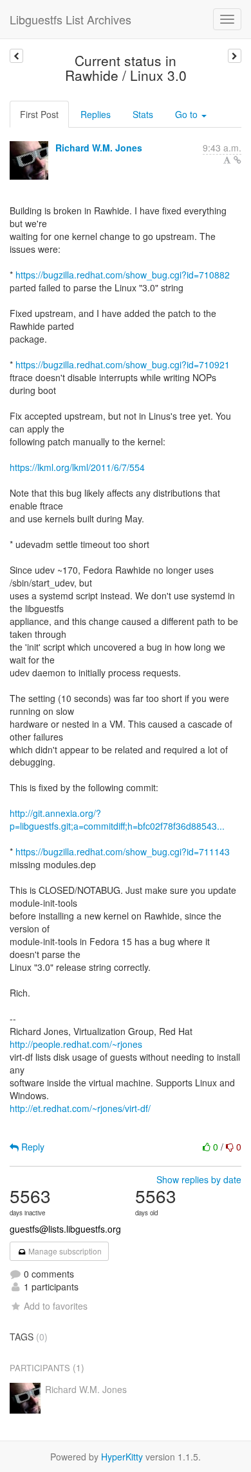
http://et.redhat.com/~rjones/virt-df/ (80, 1108)
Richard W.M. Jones (98, 147)
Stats (143, 114)
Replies (95, 114)
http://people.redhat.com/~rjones (76, 1044)
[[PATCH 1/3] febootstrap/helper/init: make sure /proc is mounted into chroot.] (234, 56)
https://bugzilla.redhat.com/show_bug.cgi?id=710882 (122, 274)
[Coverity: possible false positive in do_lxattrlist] (16, 56)
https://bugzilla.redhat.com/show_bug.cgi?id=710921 (122, 364)
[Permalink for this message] (237, 160)
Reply (31, 1146)
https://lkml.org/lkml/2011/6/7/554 (77, 467)
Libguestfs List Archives (70, 19)
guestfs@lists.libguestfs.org (65, 1228)
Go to (187, 114)
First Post (39, 114)
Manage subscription (64, 1250)
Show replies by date (198, 1179)
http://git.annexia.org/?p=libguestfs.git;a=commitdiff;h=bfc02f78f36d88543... (117, 819)
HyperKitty (122, 1456)
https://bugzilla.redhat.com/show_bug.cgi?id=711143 (122, 851)
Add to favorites (56, 1305)
